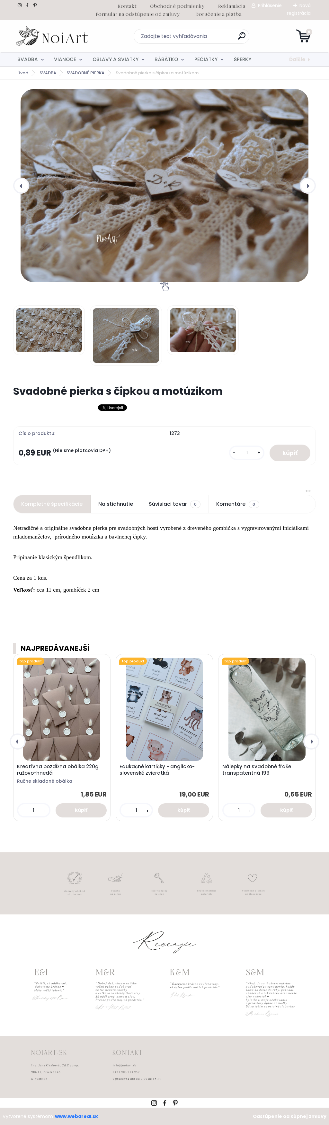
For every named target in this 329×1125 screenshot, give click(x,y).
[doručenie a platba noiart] (218, 13)
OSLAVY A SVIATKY (115, 59)
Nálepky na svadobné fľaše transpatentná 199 (256, 769)
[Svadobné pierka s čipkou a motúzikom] (164, 185)
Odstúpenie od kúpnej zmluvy (289, 1116)
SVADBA (27, 59)
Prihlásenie (270, 5)
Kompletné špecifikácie (52, 504)
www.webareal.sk (76, 1116)
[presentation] (21, 186)
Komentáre (235, 504)
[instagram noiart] (19, 5)
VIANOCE (65, 59)
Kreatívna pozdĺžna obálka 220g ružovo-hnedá (58, 769)
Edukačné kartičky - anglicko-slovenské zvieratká (157, 769)
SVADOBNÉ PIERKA (85, 73)
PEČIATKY (206, 59)
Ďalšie (297, 59)
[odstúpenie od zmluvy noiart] (137, 13)
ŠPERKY (242, 59)
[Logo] (52, 36)
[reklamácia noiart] (231, 5)
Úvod (22, 73)
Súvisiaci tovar (173, 504)
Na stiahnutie (115, 504)
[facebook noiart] (27, 5)
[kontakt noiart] (127, 5)
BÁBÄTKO (166, 59)
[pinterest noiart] (35, 5)
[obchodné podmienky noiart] (177, 5)
